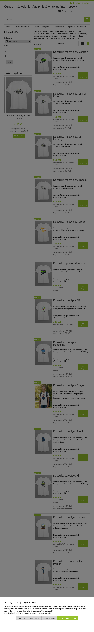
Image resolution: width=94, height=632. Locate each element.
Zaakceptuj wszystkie (67, 618)
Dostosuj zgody (49, 618)
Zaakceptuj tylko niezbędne (28, 618)
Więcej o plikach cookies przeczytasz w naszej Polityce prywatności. (27, 613)
